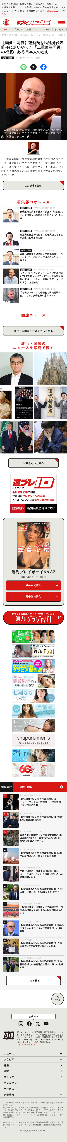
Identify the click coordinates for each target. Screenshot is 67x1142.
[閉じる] (63, 9)
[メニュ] (61, 22)
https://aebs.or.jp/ (26, 1044)
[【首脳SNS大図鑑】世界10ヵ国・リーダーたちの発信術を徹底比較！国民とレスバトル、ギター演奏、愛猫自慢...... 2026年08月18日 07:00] (16, 403)
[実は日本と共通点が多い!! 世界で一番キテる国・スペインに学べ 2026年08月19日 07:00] (50, 368)
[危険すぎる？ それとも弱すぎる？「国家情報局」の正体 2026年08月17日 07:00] (50, 403)
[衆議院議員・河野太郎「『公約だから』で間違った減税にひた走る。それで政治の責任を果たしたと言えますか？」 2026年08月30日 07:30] (16, 368)
